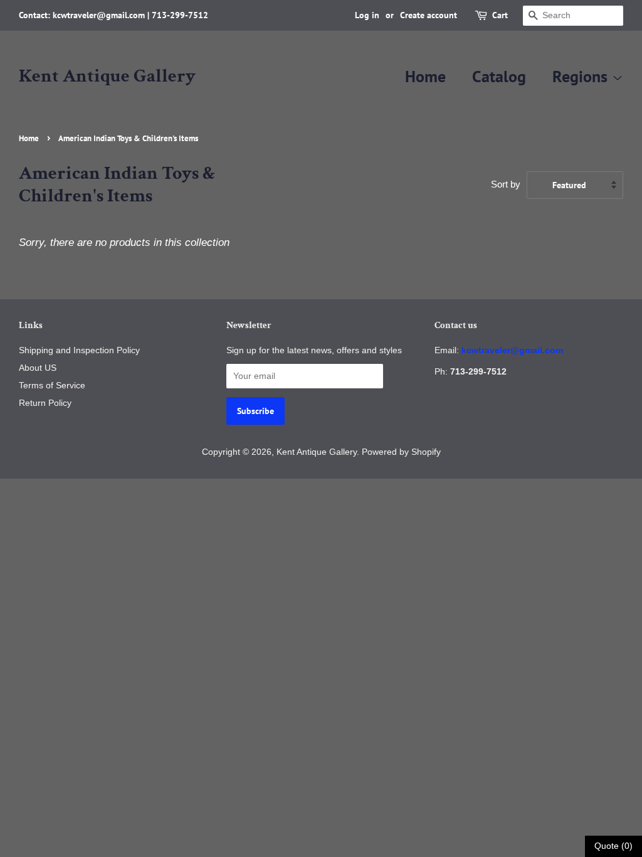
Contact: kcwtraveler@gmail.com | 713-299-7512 (113, 15)
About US (37, 368)
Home (425, 76)
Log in (367, 15)
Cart (500, 15)
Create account (428, 15)
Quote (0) (613, 846)
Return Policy (45, 403)
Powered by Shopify (401, 452)
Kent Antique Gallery (107, 76)
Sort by (505, 184)
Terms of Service (52, 385)
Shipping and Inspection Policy (79, 350)
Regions (582, 76)
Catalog (499, 76)
